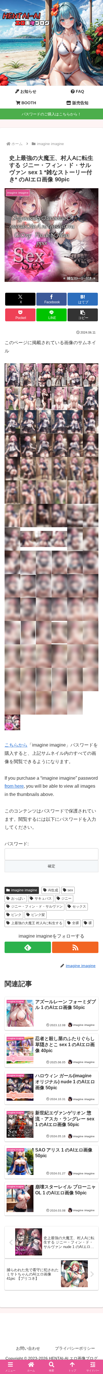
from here (14, 786)
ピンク (16, 915)
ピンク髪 (38, 915)
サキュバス (43, 898)
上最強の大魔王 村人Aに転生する (36, 923)
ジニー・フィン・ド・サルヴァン (37, 906)
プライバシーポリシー (75, 1348)
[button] (83, 314)
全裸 (75, 923)
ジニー (66, 898)
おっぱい (18, 898)
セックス (79, 906)
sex (70, 890)
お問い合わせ (28, 1348)
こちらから (16, 745)
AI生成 (53, 890)
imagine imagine (24, 890)
